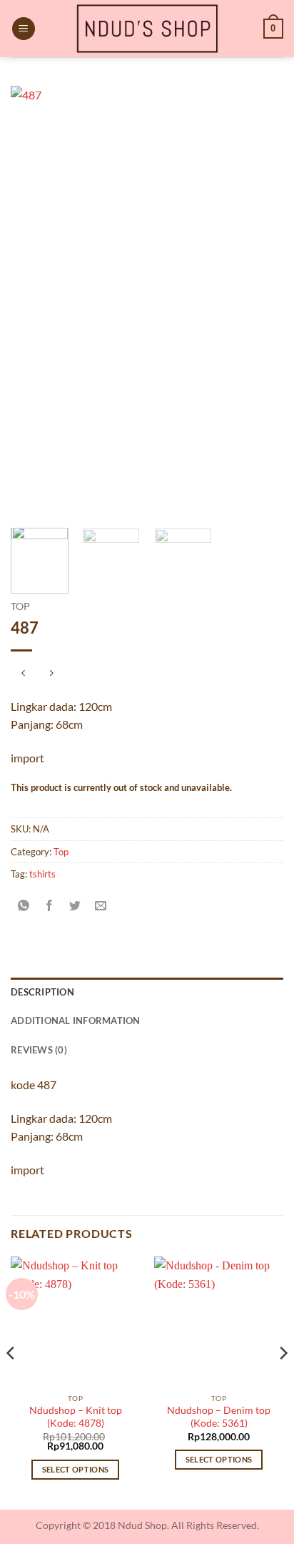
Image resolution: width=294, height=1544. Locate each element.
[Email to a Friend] (101, 906)
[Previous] (34, 301)
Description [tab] (42, 992)
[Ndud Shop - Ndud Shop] (147, 29)
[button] (23, 29)
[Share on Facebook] (49, 906)
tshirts (42, 874)
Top (20, 606)
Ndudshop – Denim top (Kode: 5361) (218, 1417)
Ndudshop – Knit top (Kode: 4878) (75, 1417)
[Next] (260, 301)
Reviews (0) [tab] (39, 1050)
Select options (75, 1469)
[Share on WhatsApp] (24, 906)
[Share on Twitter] (75, 906)
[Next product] (23, 674)
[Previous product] (51, 674)
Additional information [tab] (76, 1020)
